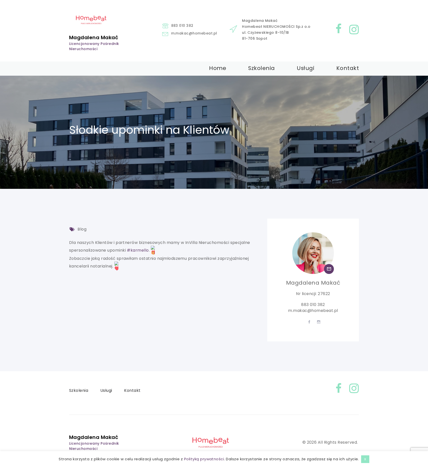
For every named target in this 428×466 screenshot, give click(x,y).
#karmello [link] (138, 250)
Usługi (305, 68)
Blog (82, 229)
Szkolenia (261, 68)
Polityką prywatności (204, 459)
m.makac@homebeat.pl (194, 33)
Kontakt (347, 68)
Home (217, 68)
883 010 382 (182, 25)
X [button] (365, 459)
